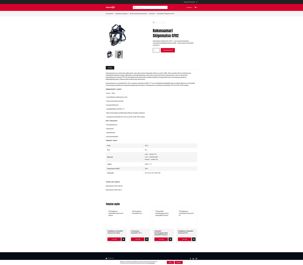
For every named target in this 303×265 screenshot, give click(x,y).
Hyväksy (179, 262)
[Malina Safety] (159, 25)
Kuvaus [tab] (110, 67)
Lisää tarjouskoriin (168, 50)
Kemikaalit (152, 13)
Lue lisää (114, 239)
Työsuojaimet (109, 13)
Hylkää (170, 262)
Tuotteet (188, 7)
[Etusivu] (110, 7)
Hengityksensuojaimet (121, 13)
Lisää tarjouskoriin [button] (123, 239)
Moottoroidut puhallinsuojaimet (138, 13)
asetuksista (152, 263)
